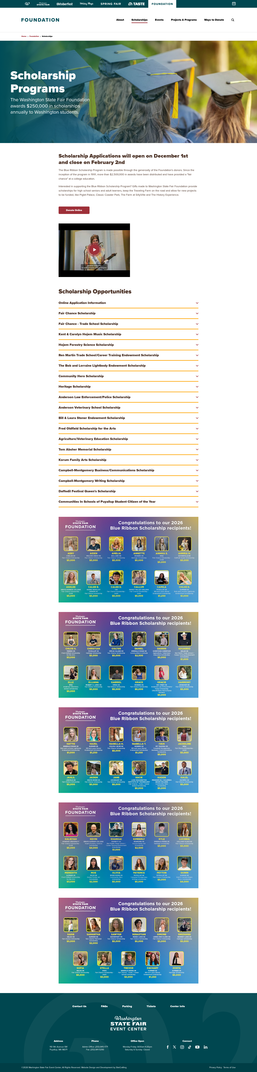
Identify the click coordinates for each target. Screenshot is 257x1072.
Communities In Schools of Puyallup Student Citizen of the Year (107, 501)
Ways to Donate (214, 20)
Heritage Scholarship (75, 386)
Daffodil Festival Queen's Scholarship (87, 491)
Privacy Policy (215, 1067)
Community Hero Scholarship (81, 376)
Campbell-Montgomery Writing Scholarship (92, 480)
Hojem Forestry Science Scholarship (86, 344)
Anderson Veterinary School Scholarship (89, 407)
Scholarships (139, 20)
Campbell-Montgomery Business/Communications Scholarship (106, 470)
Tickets (151, 1006)
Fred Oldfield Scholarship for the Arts (87, 428)
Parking (127, 1006)
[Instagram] (182, 1047)
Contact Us (79, 1006)
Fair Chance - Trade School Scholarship (88, 323)
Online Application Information (82, 302)
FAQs (104, 1006)
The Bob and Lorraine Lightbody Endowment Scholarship (102, 365)
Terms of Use (229, 1067)
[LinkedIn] (205, 1047)
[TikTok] (189, 1047)
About (120, 20)
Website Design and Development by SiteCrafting (104, 1067)
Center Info (177, 1006)
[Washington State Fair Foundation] (40, 20)
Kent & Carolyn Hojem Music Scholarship (90, 334)
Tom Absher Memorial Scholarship (85, 449)
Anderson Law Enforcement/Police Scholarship (94, 397)
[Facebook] (168, 1047)
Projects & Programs (184, 20)
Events (159, 20)
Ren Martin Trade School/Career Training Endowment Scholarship (109, 355)
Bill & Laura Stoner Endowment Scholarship (92, 417)
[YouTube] (197, 1047)
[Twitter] (174, 1047)
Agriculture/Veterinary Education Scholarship (93, 438)
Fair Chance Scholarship (77, 313)
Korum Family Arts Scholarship (82, 459)
